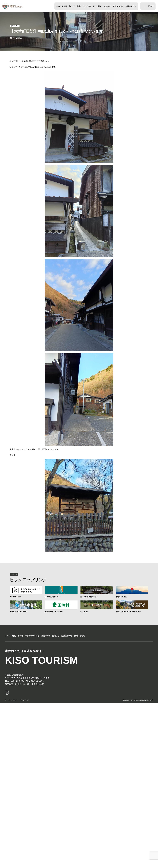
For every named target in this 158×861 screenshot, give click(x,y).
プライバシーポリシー (11, 700)
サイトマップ (24, 700)
